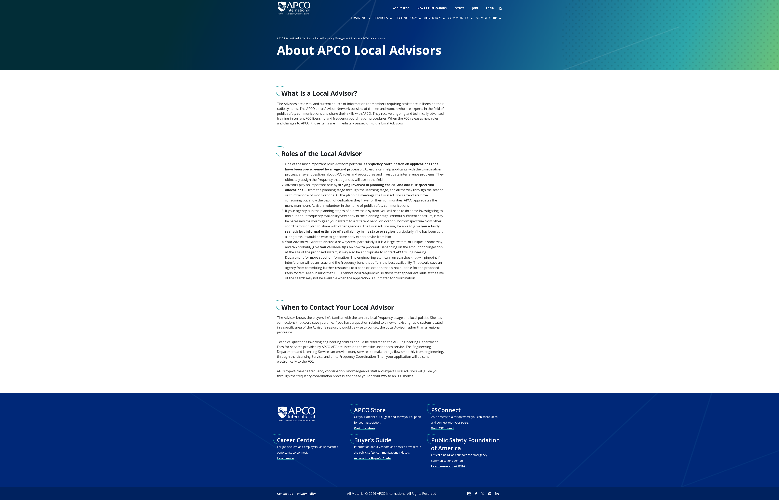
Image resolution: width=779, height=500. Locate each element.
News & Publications (432, 8)
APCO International (391, 493)
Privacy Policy (306, 494)
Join (475, 8)
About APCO (401, 8)
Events (459, 8)
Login (490, 8)
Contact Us (285, 494)
